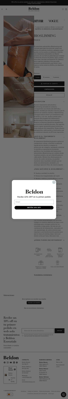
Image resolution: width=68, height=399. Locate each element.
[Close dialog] (54, 182)
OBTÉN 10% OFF (34, 207)
